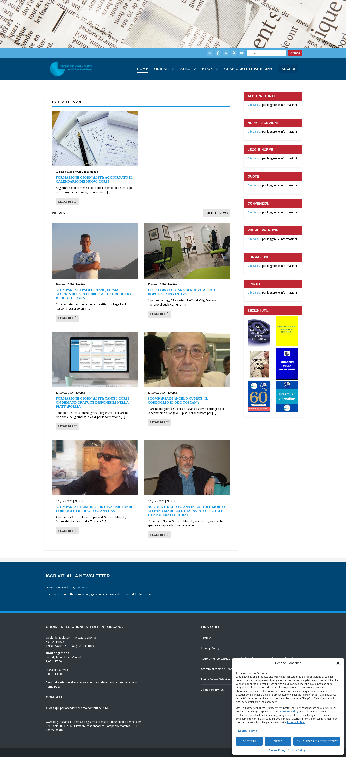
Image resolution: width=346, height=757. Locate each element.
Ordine (161, 69)
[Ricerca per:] (266, 53)
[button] (338, 663)
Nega (278, 741)
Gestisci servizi (248, 731)
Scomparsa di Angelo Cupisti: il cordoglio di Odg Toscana (178, 400)
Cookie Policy (277, 750)
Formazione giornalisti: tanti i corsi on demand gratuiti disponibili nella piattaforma (92, 402)
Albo (185, 69)
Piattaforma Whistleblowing (221, 679)
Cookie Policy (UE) (213, 690)
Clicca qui (254, 105)
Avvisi (78, 171)
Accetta (249, 741)
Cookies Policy (289, 711)
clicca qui (82, 587)
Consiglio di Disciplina (248, 69)
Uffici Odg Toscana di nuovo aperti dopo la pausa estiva (181, 292)
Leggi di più (67, 201)
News (207, 69)
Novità (80, 284)
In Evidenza (90, 171)
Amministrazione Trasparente (222, 669)
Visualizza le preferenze (317, 741)
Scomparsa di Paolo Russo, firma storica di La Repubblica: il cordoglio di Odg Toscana (93, 294)
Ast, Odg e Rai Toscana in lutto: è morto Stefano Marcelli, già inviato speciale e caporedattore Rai (186, 511)
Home (142, 69)
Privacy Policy (296, 722)
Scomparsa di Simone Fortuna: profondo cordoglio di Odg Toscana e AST (95, 509)
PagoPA (206, 638)
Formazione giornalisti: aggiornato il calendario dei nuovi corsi (94, 179)
